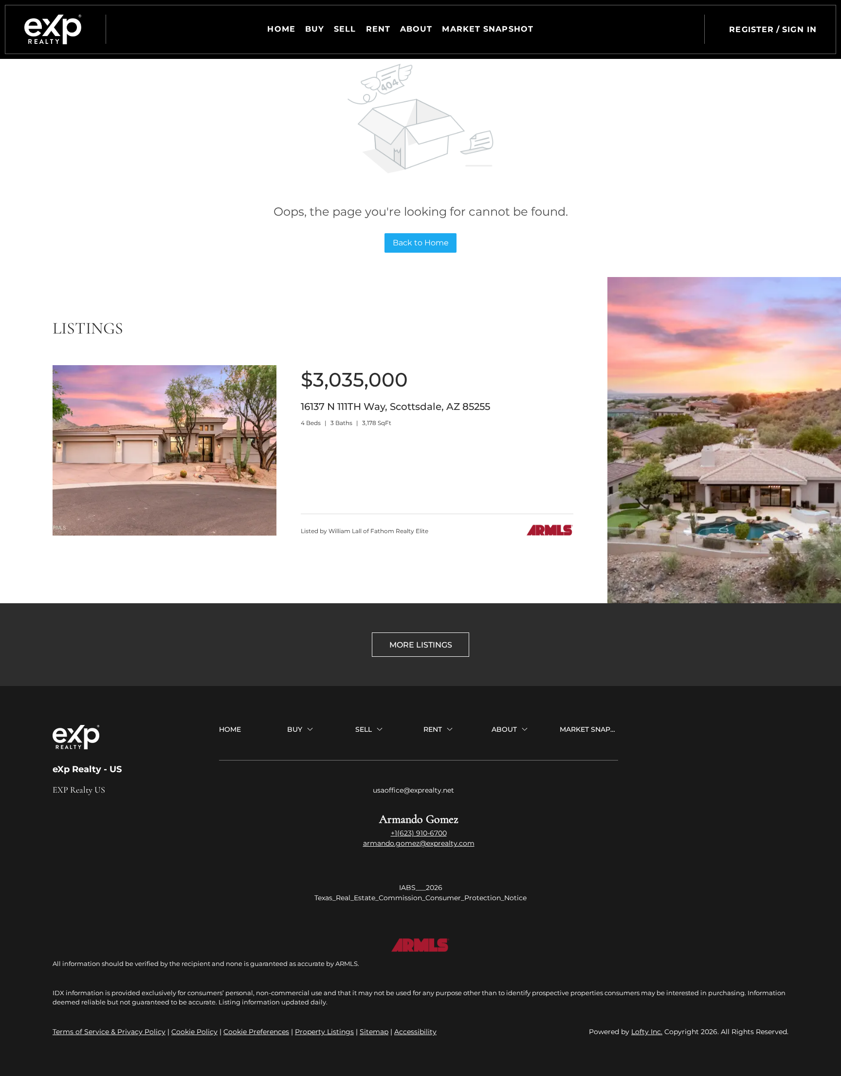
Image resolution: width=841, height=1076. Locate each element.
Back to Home (421, 242)
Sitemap (374, 1031)
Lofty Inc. (646, 1031)
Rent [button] (378, 29)
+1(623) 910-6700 (419, 833)
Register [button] (751, 29)
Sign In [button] (799, 29)
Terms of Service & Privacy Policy (109, 1031)
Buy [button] (314, 29)
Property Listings (324, 1031)
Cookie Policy (194, 1031)
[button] (52, 29)
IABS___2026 (420, 887)
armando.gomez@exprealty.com (419, 843)
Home (281, 29)
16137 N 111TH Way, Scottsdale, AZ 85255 (395, 406)
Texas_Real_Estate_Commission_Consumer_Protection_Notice (420, 897)
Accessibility (415, 1031)
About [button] (416, 29)
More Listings (420, 644)
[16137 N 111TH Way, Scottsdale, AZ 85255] (164, 533)
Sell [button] (345, 29)
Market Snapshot (487, 29)
